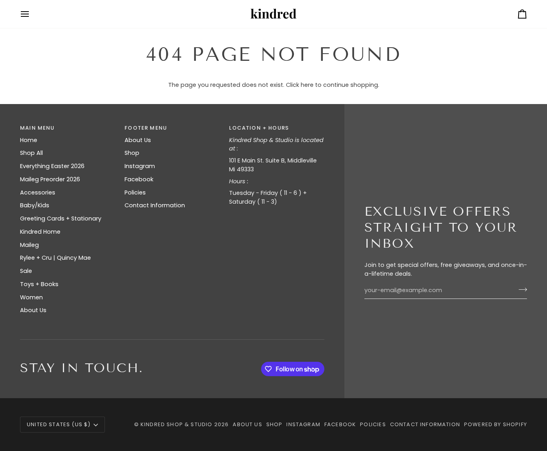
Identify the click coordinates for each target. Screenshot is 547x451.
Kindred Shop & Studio (177, 424)
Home (28, 140)
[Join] (520, 289)
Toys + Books (39, 284)
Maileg (29, 245)
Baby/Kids (34, 205)
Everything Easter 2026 (52, 166)
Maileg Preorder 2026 (50, 179)
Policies (135, 192)
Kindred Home (40, 232)
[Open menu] (32, 14)
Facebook (139, 179)
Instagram (140, 166)
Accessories (37, 192)
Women (31, 297)
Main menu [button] (37, 128)
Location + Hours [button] (259, 128)
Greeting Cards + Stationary (60, 218)
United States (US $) (58, 424)
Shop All (31, 153)
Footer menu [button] (146, 128)
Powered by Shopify (495, 424)
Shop (132, 153)
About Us (33, 310)
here (307, 85)
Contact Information (155, 205)
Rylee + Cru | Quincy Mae (55, 258)
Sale (26, 271)
